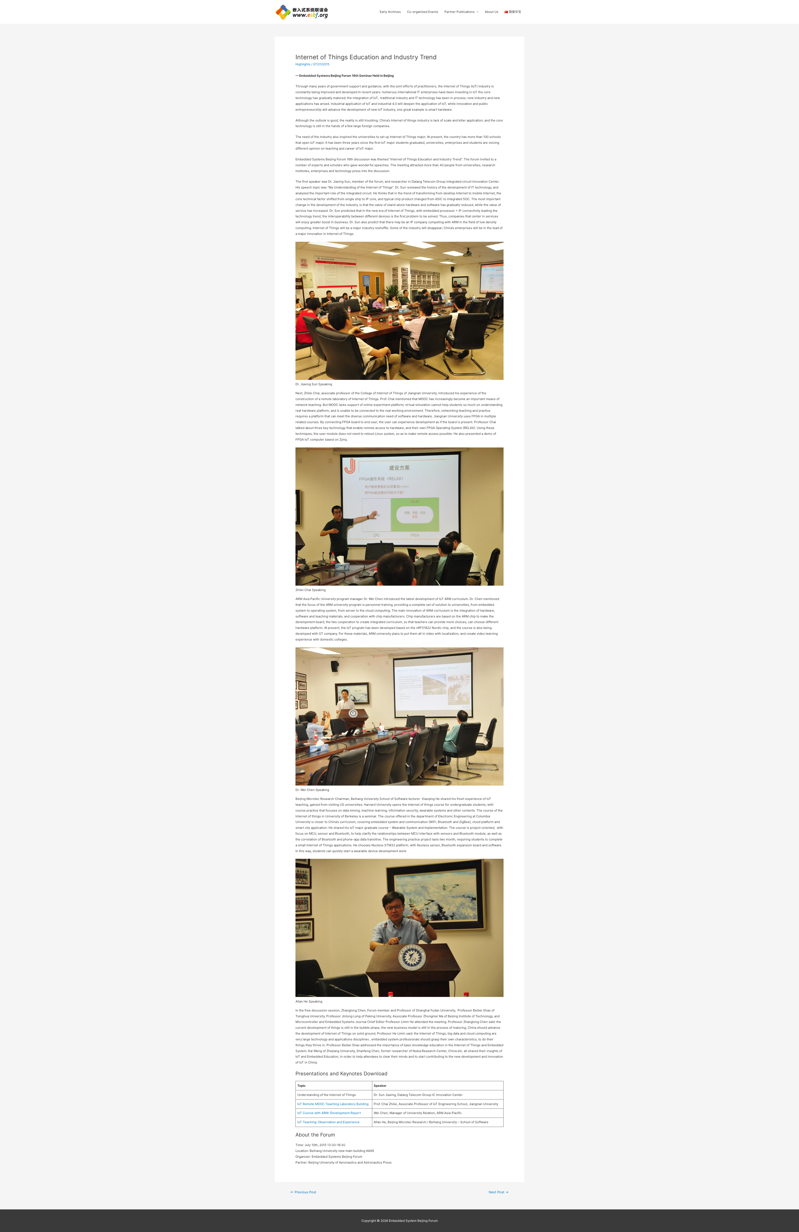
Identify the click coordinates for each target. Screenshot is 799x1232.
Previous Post (303, 1192)
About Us (491, 12)
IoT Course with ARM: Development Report (329, 1113)
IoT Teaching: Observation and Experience (328, 1122)
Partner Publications (459, 12)
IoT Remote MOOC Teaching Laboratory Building (332, 1104)
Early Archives (390, 12)
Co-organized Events (422, 12)
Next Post (499, 1192)
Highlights (302, 64)
